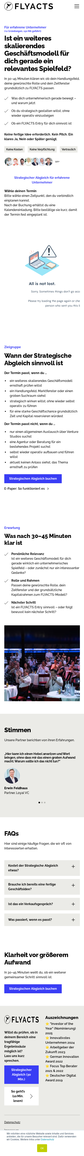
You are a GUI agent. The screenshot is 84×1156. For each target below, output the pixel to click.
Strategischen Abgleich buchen (33, 478)
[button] (76, 6)
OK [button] (42, 1148)
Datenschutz (47, 1139)
